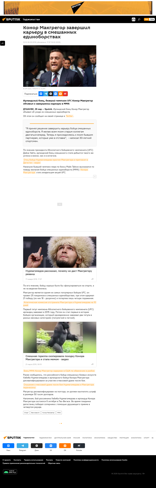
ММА (59, 413)
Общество (112, 438)
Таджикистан (45, 438)
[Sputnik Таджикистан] (12, 21)
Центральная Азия (62, 438)
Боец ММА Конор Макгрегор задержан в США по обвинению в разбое (59, 370)
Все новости (35, 413)
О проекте (7, 460)
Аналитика (136, 438)
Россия (76, 438)
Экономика (99, 438)
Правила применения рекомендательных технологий (24, 463)
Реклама (49, 460)
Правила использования (33, 460)
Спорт (26, 413)
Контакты (17, 460)
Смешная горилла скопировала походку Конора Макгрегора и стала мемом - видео (55, 357)
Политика (87, 438)
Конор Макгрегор (48, 413)
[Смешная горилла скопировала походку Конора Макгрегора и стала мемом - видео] (59, 337)
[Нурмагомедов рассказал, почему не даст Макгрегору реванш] (59, 252)
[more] (92, 278)
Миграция (124, 438)
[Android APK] (10, 472)
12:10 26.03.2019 (29, 42)
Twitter (69, 116)
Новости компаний (63, 460)
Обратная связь (54, 463)
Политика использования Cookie (114, 460)
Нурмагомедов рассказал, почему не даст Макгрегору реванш (59, 272)
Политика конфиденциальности (86, 460)
